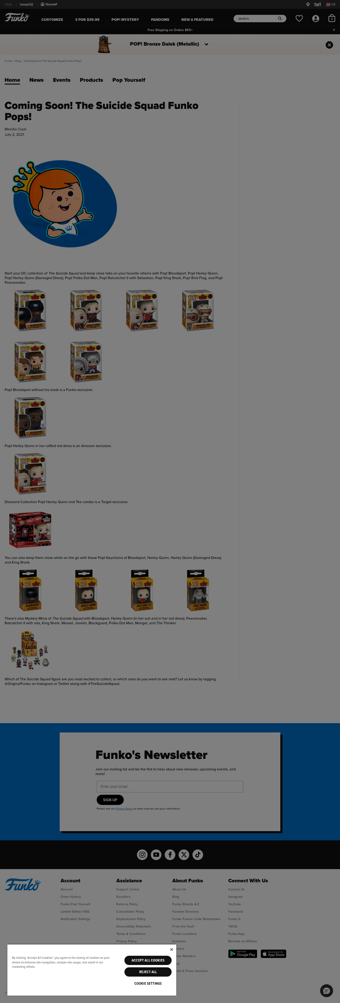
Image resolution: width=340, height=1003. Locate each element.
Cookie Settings (148, 983)
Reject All (148, 972)
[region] (91, 970)
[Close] (171, 949)
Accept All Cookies (148, 960)
